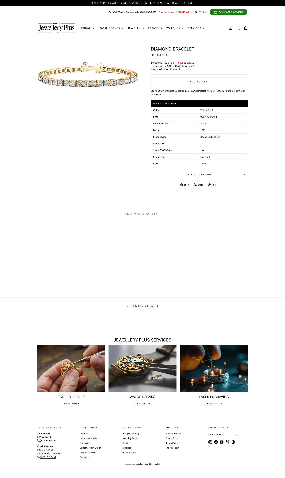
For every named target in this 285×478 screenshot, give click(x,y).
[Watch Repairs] (143, 368)
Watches (173, 28)
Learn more (213, 403)
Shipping (155, 69)
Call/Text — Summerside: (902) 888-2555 (134, 12)
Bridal (86, 28)
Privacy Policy (172, 438)
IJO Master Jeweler (88, 438)
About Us (84, 433)
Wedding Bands (130, 438)
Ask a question (199, 174)
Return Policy (172, 443)
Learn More (71, 403)
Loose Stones (110, 28)
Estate (154, 28)
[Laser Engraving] (214, 368)
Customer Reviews (88, 452)
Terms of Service (173, 433)
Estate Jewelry (129, 452)
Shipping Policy (172, 448)
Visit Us (203, 12)
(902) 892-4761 (48, 456)
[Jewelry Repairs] (71, 368)
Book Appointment (231, 12)
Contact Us (85, 457)
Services (195, 28)
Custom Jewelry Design (90, 448)
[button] (199, 66)
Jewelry (135, 28)
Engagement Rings (131, 433)
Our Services (85, 443)
